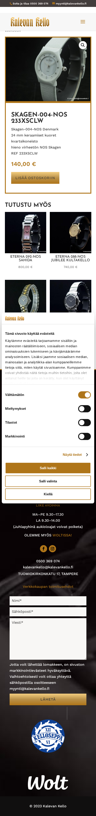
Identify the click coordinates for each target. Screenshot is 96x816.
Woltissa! (62, 535)
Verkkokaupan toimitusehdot (48, 586)
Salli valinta (48, 481)
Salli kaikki (48, 468)
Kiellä (48, 494)
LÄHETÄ (48, 699)
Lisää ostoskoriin (35, 178)
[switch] (84, 408)
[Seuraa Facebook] (43, 548)
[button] (83, 45)
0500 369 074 (39, 3)
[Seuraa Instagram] (52, 548)
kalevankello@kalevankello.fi (48, 567)
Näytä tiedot (72, 454)
